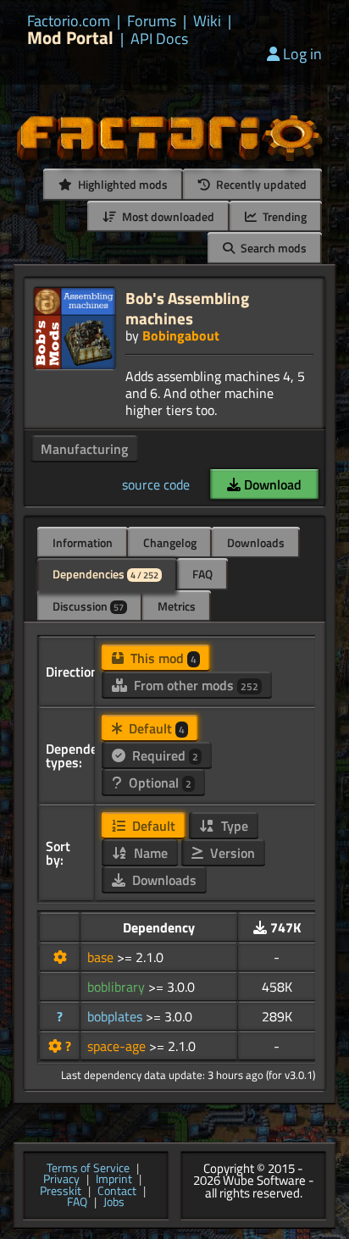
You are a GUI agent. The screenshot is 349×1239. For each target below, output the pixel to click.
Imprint (114, 1180)
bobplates (116, 1016)
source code (156, 484)
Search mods (272, 248)
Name (149, 853)
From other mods (194, 685)
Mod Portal (70, 38)
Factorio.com (68, 21)
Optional (158, 782)
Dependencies (105, 574)
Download (271, 484)
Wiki (207, 21)
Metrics (177, 606)
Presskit (60, 1192)
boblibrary (117, 986)
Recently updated (260, 184)
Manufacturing (84, 449)
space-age (118, 1046)
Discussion (88, 606)
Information (83, 542)
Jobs (114, 1203)
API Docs (159, 39)
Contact (116, 1192)
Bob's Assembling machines (187, 307)
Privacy (61, 1180)
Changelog (170, 542)
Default (155, 728)
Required (163, 755)
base (102, 957)
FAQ (202, 574)
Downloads (256, 542)
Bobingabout (180, 335)
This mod (162, 658)
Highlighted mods (121, 184)
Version (231, 853)
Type (233, 826)
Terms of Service (88, 1169)
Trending (283, 216)
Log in (302, 53)
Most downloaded (166, 216)
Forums (151, 21)
